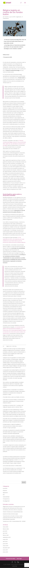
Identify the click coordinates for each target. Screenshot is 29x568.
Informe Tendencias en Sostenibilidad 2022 (13, 511)
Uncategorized (6, 501)
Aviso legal (19, 558)
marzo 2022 (5, 526)
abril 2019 (5, 541)
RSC (4, 494)
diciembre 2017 (6, 547)
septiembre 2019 (7, 537)
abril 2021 (5, 533)
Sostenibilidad (6, 496)
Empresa (5, 490)
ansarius (7, 16)
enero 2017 (5, 549)
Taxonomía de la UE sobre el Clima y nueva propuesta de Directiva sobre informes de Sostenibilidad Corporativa (12, 517)
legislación (18, 16)
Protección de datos (10, 558)
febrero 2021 (6, 535)
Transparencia (6, 498)
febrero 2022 (6, 529)
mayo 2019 (5, 539)
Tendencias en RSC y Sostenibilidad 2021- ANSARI (14, 521)
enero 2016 (5, 552)
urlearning (14, 566)
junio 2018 (5, 543)
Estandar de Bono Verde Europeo (10, 514)
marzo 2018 (5, 545)
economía (5, 488)
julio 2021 (5, 531)
